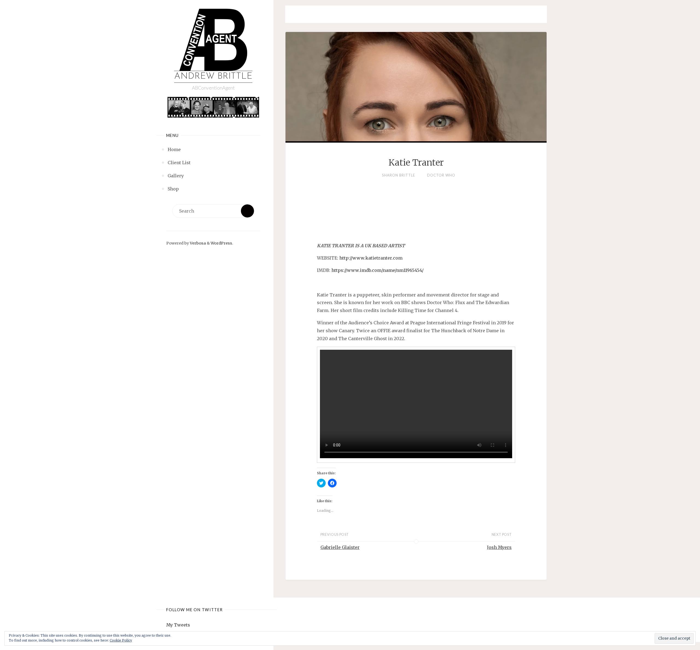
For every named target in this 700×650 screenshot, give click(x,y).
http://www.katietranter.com (370, 258)
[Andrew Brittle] (213, 40)
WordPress (221, 243)
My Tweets (178, 625)
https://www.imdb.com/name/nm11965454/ (377, 270)
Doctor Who (441, 175)
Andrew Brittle (213, 76)
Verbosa (197, 243)
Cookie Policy (121, 640)
